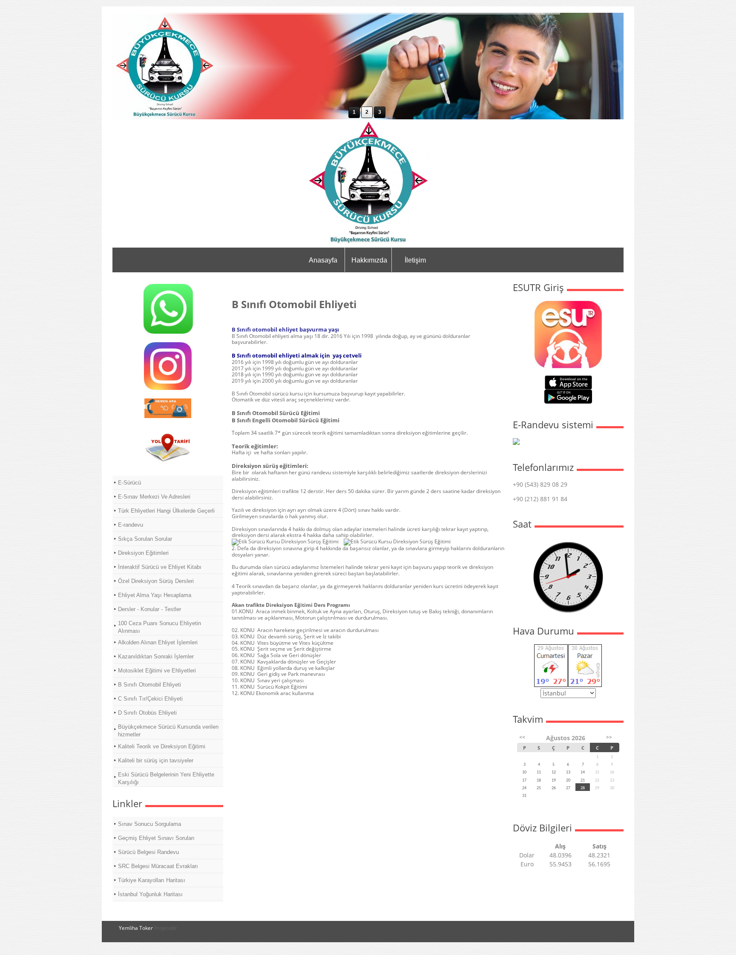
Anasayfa (323, 260)
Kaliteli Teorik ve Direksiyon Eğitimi (161, 746)
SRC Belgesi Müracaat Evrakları (158, 866)
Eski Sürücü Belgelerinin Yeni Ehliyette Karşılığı (166, 778)
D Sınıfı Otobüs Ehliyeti (147, 713)
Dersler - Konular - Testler (149, 609)
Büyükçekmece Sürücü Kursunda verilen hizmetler (168, 731)
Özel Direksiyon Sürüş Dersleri (156, 581)
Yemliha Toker (136, 928)
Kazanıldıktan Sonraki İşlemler (156, 656)
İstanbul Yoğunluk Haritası (150, 894)
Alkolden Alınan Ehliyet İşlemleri (158, 642)
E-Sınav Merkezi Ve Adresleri (154, 496)
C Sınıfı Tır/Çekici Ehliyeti (150, 698)
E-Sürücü (129, 482)
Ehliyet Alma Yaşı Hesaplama (154, 595)
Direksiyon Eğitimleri (143, 553)
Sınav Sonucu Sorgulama (149, 824)
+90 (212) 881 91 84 (540, 499)
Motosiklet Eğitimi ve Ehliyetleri (157, 670)
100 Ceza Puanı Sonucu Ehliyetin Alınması (159, 627)
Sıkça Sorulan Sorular (145, 539)
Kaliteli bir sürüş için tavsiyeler (155, 760)
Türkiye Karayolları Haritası (151, 880)
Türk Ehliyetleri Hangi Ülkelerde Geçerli (166, 511)
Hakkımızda (369, 260)
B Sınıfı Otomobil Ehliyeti (149, 684)
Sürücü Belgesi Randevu (148, 852)
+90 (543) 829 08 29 (540, 484)
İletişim (415, 260)
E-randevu (130, 525)
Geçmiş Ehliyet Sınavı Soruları (156, 838)
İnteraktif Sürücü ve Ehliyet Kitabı (159, 567)
